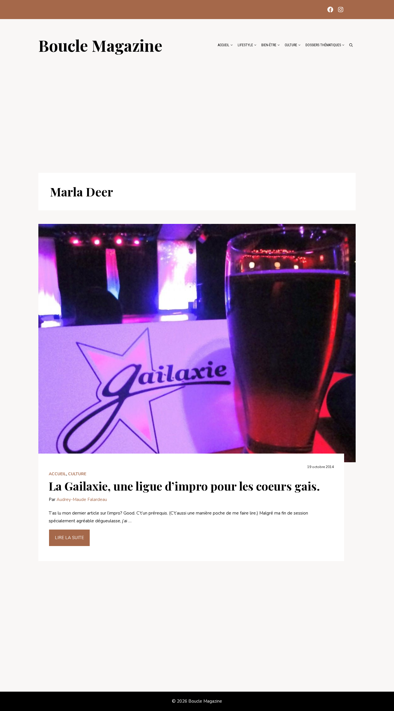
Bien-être (268, 45)
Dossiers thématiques (323, 45)
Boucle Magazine (100, 45)
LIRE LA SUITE (69, 538)
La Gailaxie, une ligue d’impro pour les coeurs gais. (184, 485)
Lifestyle (245, 45)
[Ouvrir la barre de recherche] (351, 45)
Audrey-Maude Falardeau (82, 499)
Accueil (223, 45)
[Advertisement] (197, 110)
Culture (291, 45)
